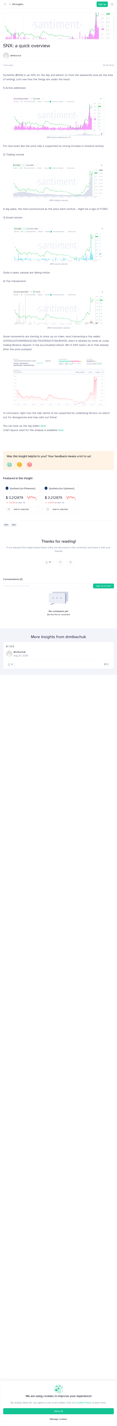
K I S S (10, 646)
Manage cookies (58, 1419)
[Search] (112, 4)
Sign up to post (103, 586)
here (43, 425)
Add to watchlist (21, 509)
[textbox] (47, 586)
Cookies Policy (83, 1402)
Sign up (102, 4)
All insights (17, 4)
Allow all (58, 1411)
